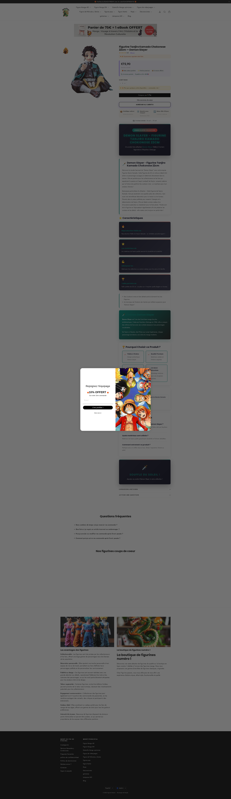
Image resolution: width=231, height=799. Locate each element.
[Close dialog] (149, 370)
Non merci (97, 413)
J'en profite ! (97, 407)
